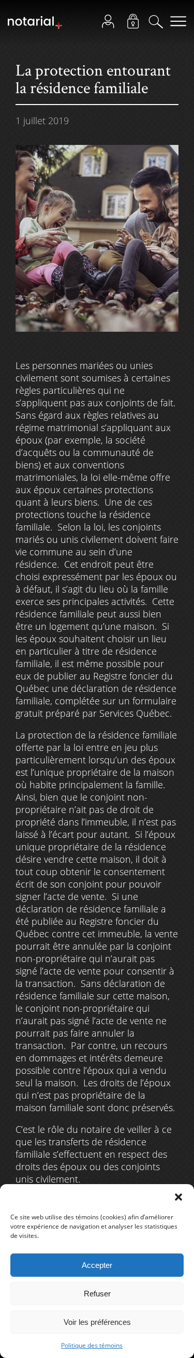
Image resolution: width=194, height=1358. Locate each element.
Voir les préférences (97, 1322)
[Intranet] (136, 24)
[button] (178, 1197)
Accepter (97, 1265)
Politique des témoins (92, 1345)
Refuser (97, 1293)
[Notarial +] (35, 27)
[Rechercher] (158, 24)
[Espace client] (111, 24)
